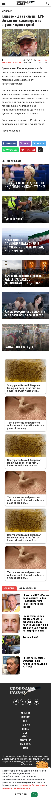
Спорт (25, 732)
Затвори (21, 794)
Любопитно (25, 740)
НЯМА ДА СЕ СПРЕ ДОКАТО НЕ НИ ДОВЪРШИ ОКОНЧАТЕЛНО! (24, 184)
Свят (25, 721)
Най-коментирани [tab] (27, 588)
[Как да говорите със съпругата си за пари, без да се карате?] (25, 305)
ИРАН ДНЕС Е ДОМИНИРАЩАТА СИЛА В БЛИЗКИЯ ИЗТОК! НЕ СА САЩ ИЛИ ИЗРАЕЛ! (24, 245)
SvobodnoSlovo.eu (11, 62)
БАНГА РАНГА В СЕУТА (19, 347)
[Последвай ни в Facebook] (16, 702)
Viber (26, 143)
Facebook (11, 143)
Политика (25, 725)
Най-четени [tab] (9, 588)
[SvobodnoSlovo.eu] (25, 691)
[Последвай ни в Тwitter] (36, 702)
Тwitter (41, 143)
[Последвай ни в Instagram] (23, 702)
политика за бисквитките (32, 785)
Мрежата (7, 10)
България (25, 713)
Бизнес (25, 728)
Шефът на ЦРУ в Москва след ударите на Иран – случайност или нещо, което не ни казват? (36, 600)
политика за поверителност (16, 788)
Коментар (25, 717)
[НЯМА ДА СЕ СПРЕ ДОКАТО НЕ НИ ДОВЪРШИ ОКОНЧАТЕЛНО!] (25, 177)
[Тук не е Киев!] (25, 209)
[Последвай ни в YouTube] (29, 702)
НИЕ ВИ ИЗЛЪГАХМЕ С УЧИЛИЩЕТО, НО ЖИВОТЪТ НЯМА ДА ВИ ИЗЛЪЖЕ (35, 662)
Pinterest (30, 149)
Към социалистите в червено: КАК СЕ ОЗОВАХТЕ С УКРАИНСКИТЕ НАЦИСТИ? (23, 279)
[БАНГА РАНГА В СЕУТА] (25, 337)
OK (34, 794)
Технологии (25, 744)
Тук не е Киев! (13, 218)
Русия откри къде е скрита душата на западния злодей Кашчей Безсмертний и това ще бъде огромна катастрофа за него (35, 623)
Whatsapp (11, 149)
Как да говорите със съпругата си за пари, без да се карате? (24, 313)
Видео (25, 748)
